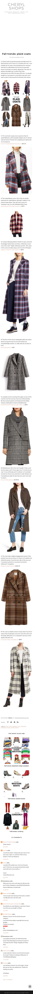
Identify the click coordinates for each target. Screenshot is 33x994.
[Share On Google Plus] (17, 722)
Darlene (5, 963)
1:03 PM (5, 900)
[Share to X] (11, 722)
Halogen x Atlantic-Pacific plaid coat (11, 249)
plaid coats (15, 727)
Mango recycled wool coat (8, 566)
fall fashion (22, 726)
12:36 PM (5, 933)
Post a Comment (7, 979)
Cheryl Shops (16, 6)
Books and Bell (7, 893)
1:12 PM (5, 910)
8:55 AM (5, 847)
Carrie (4, 862)
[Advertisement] (16, 31)
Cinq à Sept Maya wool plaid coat (10, 639)
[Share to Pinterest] (14, 722)
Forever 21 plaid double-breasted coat (11, 143)
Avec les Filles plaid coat (7, 480)
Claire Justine (7, 950)
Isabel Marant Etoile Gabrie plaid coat (11, 206)
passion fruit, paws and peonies (12, 904)
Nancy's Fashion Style (9, 842)
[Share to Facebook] (7, 722)
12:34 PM (5, 859)
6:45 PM (5, 877)
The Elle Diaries (7, 914)
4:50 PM (5, 947)
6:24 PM (5, 976)
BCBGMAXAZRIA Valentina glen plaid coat (12, 404)
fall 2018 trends (11, 726)
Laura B (5, 850)
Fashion (3, 727)
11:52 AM (5, 959)
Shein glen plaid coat (6, 347)
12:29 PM (5, 890)
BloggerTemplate (25, 992)
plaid (8, 727)
